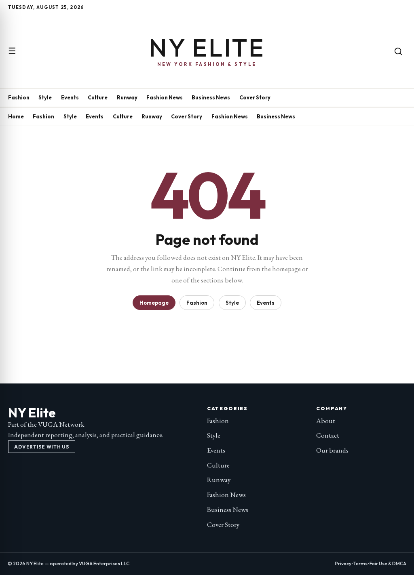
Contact (327, 435)
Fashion (19, 97)
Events (70, 97)
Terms (360, 563)
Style (45, 97)
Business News (211, 97)
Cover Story (254, 97)
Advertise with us (41, 447)
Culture (98, 97)
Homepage (154, 302)
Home (16, 116)
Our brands (332, 450)
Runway (127, 97)
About (325, 420)
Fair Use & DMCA (388, 563)
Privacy (343, 563)
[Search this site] (398, 51)
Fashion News (164, 97)
